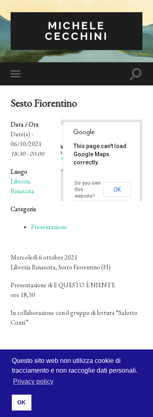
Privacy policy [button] (33, 381)
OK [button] (21, 402)
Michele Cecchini (76, 30)
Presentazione (49, 227)
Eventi (62, 158)
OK (117, 189)
